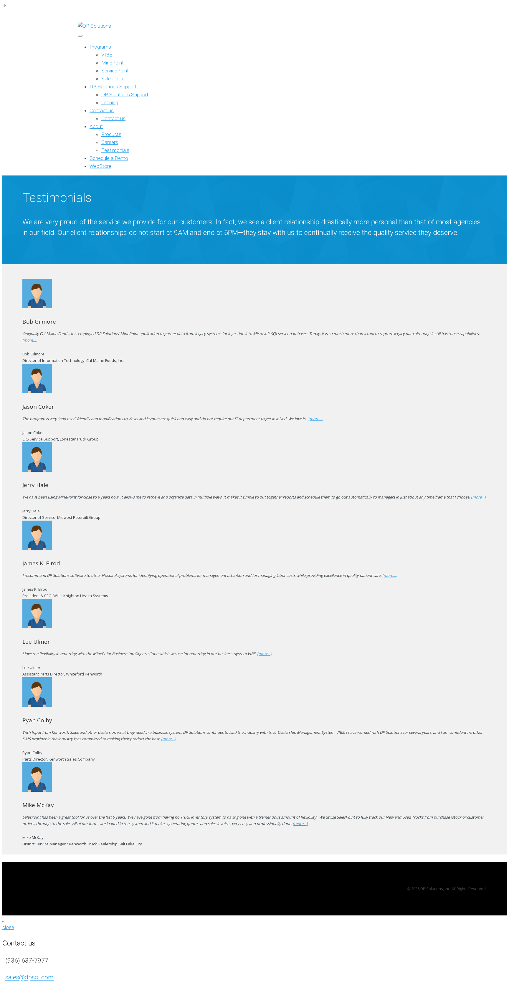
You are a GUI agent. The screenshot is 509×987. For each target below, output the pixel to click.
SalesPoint (113, 79)
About (96, 126)
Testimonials (115, 150)
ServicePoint (115, 71)
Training (109, 102)
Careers (109, 142)
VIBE (106, 55)
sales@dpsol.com (29, 977)
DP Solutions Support (113, 87)
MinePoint (112, 63)
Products (111, 134)
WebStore (100, 166)
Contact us (102, 110)
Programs (100, 47)
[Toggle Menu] (80, 36)
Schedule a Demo (109, 158)
